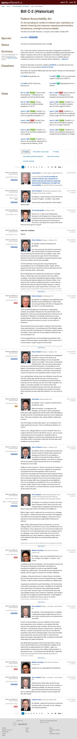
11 (48, 167)
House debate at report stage (41, 152)
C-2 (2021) (52, 76)
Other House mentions (53, 156)
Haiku (50, 731)
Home (3, 6)
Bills (8, 6)
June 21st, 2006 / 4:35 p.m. (12, 554)
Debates (4, 730)
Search (4, 733)
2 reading (56, 152)
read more (65, 59)
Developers (52, 733)
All (55, 167)
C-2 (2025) (24, 76)
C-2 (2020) (24, 83)
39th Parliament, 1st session (20, 6)
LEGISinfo (53, 65)
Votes (27, 731)
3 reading (26, 152)
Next (60, 167)
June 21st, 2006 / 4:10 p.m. (12, 177)
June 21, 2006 (53, 102)
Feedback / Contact (54, 730)
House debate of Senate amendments (33, 156)
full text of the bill (47, 67)
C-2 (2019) (52, 83)
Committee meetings (28, 161)
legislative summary (12, 58)
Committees (5, 731)
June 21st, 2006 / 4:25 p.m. (12, 451)
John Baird (24, 37)
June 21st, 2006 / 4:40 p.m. (12, 703)
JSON (57, 733)
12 (52, 167)
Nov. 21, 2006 (25, 93)
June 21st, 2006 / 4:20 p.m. (12, 300)
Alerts (3, 735)
